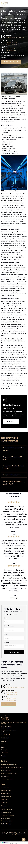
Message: (7, 642)
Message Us (10, 41)
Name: (6, 618)
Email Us (9, 35)
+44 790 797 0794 (11, 42)
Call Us (8, 47)
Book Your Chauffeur (10, 62)
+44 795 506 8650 (11, 44)
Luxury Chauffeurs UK (14, 835)
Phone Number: (8, 626)
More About (7, 704)
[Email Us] (3, 36)
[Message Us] (3, 42)
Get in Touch (9, 421)
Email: (6, 634)
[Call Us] (3, 48)
